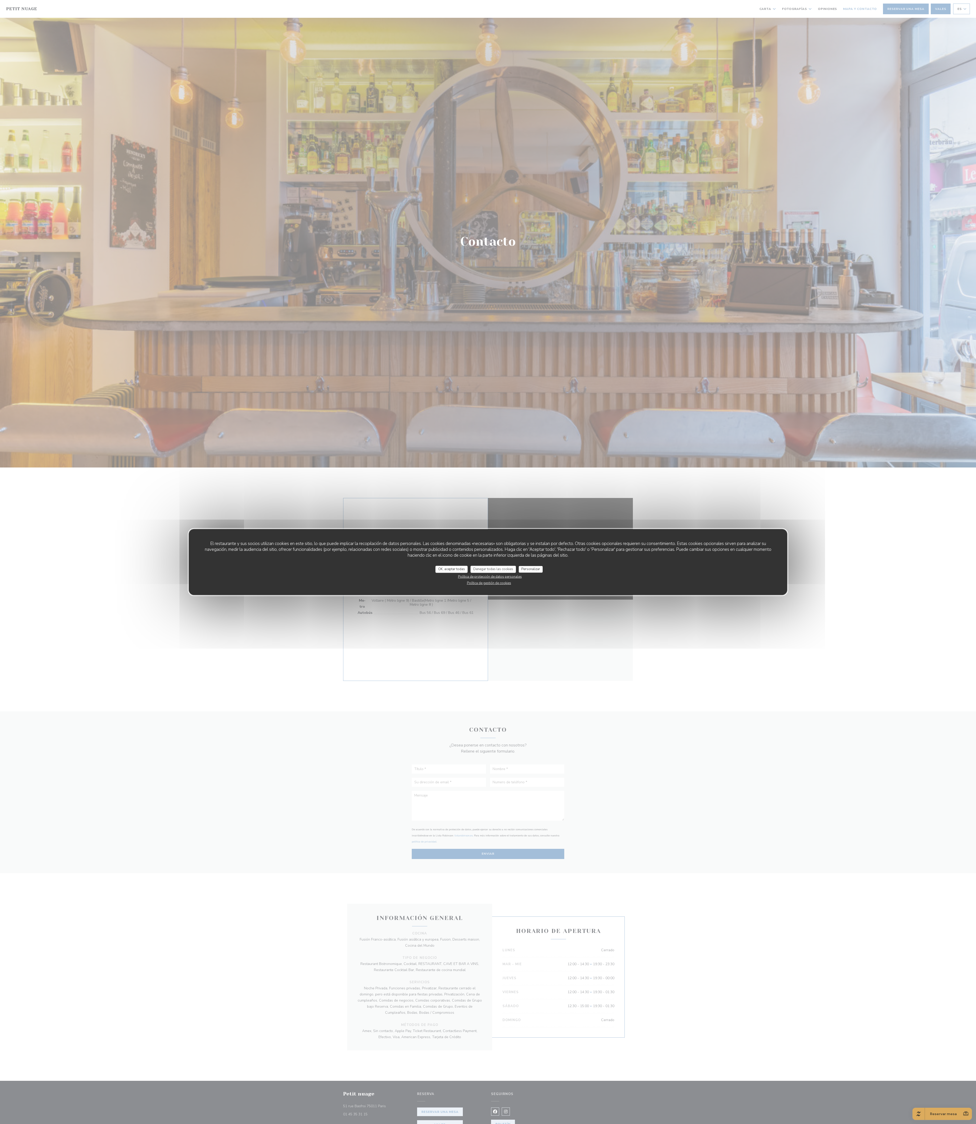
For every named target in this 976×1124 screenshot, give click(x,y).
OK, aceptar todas (451, 569)
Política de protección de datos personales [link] (490, 576)
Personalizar (530, 569)
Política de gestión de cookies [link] (489, 583)
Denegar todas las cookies (493, 569)
